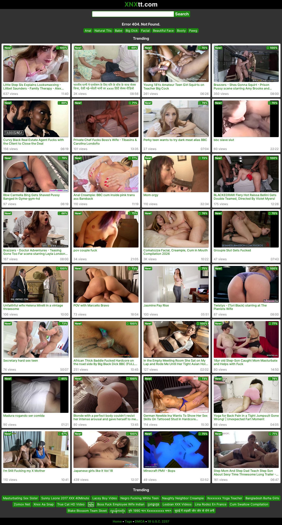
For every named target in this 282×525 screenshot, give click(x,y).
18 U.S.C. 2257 (158, 521)
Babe (118, 30)
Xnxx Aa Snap (44, 504)
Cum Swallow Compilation (249, 504)
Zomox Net (22, 504)
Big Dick (132, 30)
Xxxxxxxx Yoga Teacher (224, 498)
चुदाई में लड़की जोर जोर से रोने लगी (194, 511)
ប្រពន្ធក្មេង (153, 504)
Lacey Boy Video (104, 498)
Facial (145, 30)
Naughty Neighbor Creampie (183, 498)
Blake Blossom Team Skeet (87, 511)
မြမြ (91, 504)
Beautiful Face (163, 30)
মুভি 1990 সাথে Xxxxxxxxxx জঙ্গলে (150, 511)
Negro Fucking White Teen (139, 498)
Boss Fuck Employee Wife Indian (120, 504)
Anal (88, 30)
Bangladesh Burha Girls (262, 498)
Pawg (193, 30)
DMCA (140, 521)
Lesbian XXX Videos (177, 504)
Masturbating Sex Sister (20, 498)
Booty (181, 30)
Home (117, 521)
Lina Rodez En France (210, 504)
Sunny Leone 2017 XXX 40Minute (65, 498)
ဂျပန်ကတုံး (117, 511)
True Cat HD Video (71, 504)
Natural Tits (103, 30)
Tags (128, 521)
